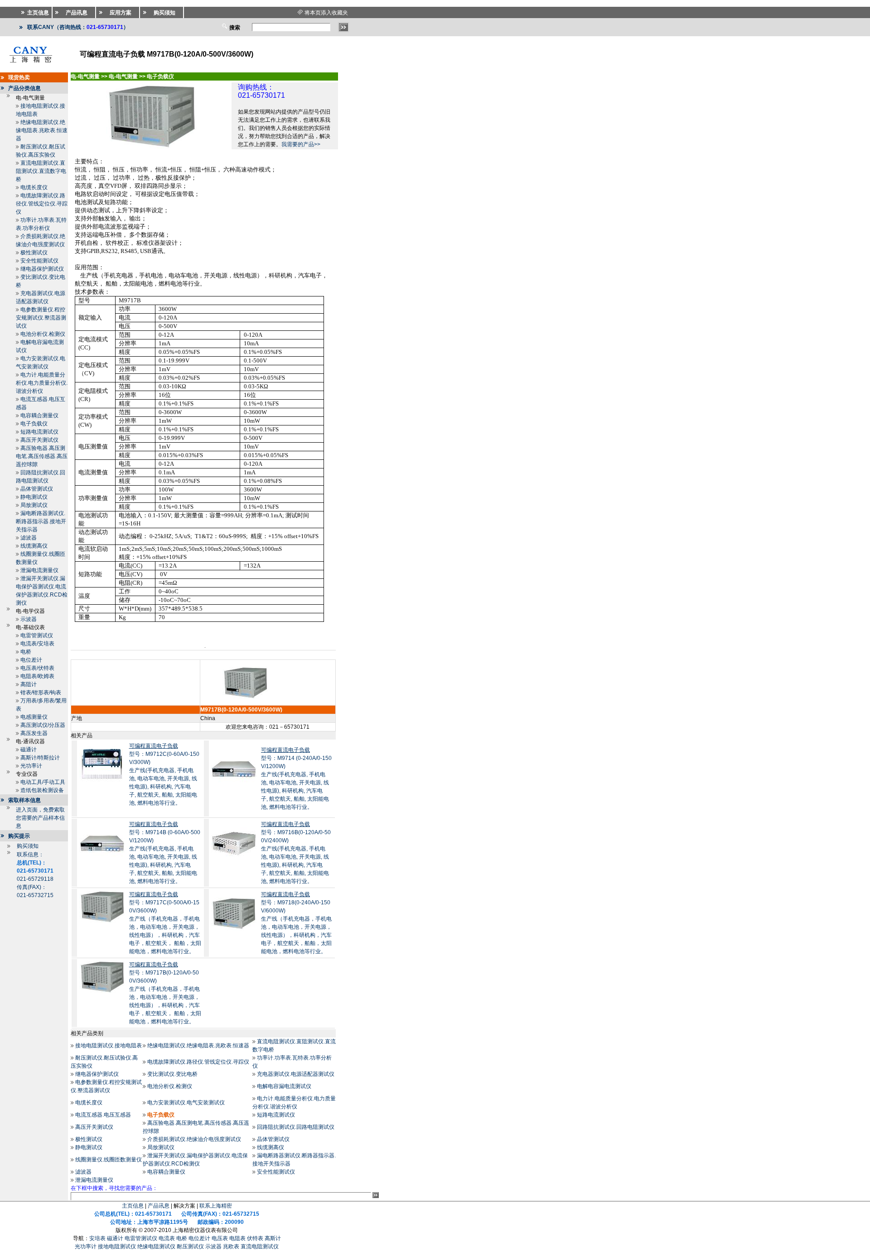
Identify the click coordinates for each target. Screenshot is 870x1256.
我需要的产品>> (300, 144)
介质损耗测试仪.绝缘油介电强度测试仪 (194, 1139)
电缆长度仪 (34, 187)
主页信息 (133, 1206)
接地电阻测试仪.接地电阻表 (108, 1045)
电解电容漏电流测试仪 (284, 1086)
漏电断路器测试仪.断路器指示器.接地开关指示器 (41, 521)
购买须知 (28, 846)
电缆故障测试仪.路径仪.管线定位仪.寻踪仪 (42, 203)
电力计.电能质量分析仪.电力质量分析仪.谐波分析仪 (42, 383)
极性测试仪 (34, 252)
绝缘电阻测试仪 (156, 1246)
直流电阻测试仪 (260, 1246)
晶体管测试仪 (36, 489)
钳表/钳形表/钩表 (40, 692)
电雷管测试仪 (36, 635)
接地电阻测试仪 (117, 1246)
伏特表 (255, 1238)
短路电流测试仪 (39, 432)
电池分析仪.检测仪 (42, 334)
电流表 (167, 1238)
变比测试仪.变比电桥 (172, 1074)
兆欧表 (231, 1246)
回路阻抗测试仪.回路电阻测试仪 (295, 1127)
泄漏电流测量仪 (39, 570)
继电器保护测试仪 (42, 269)
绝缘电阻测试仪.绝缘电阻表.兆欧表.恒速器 (42, 130)
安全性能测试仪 (39, 261)
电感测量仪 (34, 717)
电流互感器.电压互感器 (103, 1115)
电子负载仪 (34, 423)
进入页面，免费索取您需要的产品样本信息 (40, 818)
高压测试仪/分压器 (42, 725)
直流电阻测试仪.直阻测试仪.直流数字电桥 (41, 171)
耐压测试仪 (190, 1246)
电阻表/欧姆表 (37, 676)
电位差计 (31, 660)
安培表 (97, 1238)
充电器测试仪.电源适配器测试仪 (295, 1074)
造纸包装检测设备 (42, 790)
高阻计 (28, 684)
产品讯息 (158, 1206)
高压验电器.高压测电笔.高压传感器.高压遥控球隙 (42, 456)
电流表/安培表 (37, 643)
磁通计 (28, 749)
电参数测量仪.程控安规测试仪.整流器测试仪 (41, 317)
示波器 (28, 619)
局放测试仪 (34, 505)
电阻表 (237, 1238)
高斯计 (273, 1238)
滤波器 (28, 538)
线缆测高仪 (34, 546)
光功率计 (31, 766)
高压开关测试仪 (39, 440)
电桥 (25, 652)
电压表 (220, 1238)
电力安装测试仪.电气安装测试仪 (186, 1102)
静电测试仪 (34, 497)
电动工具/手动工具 (42, 782)
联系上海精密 (215, 1206)
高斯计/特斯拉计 (40, 758)
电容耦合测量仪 (39, 415)
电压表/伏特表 (37, 668)
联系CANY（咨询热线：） (78, 27)
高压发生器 (34, 733)
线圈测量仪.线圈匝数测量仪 (108, 1159)
